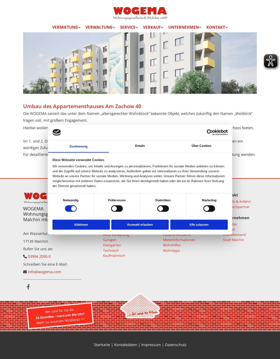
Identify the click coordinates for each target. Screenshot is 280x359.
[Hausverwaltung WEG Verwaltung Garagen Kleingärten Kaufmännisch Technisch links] (114, 28)
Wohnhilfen (172, 245)
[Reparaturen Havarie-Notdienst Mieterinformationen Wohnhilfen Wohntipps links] (137, 28)
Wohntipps (171, 250)
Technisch (111, 250)
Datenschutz (175, 344)
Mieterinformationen (179, 240)
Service (127, 27)
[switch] (117, 208)
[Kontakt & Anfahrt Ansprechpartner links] (227, 28)
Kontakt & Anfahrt (237, 201)
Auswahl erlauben (140, 224)
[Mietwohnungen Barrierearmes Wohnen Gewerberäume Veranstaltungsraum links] (80, 28)
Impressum (151, 344)
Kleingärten (112, 245)
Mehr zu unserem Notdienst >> (60, 320)
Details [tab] (140, 146)
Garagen (109, 240)
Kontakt (215, 27)
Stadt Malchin (233, 240)
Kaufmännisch (114, 255)
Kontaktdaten (125, 344)
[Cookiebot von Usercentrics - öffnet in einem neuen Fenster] (210, 132)
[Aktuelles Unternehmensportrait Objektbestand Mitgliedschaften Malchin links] (200, 28)
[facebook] (28, 287)
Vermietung (65, 27)
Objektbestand (234, 234)
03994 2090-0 (39, 256)
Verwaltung (99, 27)
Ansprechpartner (236, 207)
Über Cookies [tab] (201, 146)
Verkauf (152, 27)
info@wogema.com (44, 271)
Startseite (102, 344)
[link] (66, 28)
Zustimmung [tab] (78, 146)
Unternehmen (183, 27)
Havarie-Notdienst (177, 234)
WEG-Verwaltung (116, 234)
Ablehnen (81, 224)
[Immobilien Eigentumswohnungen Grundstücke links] (162, 28)
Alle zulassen (198, 224)
